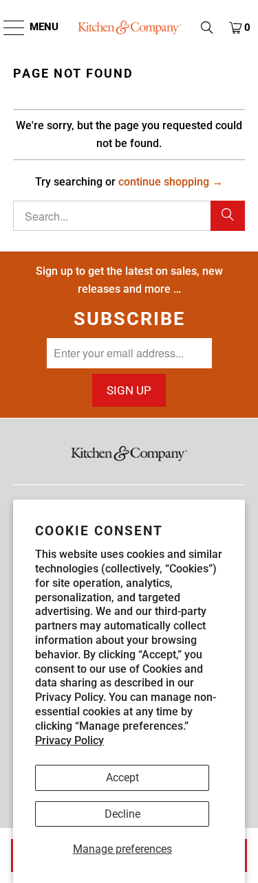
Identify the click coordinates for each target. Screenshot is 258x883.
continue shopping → (170, 181)
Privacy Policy (69, 740)
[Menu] (7, 27)
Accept (122, 777)
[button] (207, 27)
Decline (122, 813)
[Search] (228, 216)
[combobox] (128, 216)
